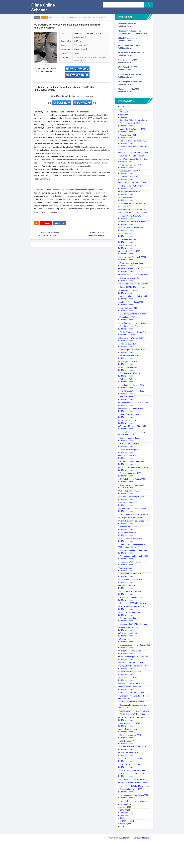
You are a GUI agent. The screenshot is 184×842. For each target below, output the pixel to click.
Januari (123, 807)
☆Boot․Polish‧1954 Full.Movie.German (133, 779)
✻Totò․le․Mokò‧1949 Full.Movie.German (134, 786)
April (122, 115)
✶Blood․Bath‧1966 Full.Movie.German (133, 284)
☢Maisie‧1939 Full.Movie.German (131, 684)
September (125, 821)
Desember (124, 813)
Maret (122, 117)
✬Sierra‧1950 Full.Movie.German (131, 702)
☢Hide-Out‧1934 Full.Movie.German (132, 183)
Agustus (123, 824)
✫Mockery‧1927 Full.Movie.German (132, 314)
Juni (122, 109)
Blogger (145, 838)
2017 (122, 810)
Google (47, 223)
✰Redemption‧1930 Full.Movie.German (133, 603)
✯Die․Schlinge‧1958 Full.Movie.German (133, 514)
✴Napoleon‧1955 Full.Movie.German (132, 624)
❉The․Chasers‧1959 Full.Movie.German (133, 323)
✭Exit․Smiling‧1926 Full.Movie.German (133, 714)
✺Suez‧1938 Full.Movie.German (130, 663)
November (124, 815)
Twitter (73, 223)
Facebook (60, 223)
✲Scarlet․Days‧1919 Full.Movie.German (133, 711)
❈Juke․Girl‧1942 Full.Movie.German (132, 209)
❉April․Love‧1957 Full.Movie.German (132, 213)
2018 (122, 106)
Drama (44, 17)
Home (37, 17)
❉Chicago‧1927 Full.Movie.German (132, 518)
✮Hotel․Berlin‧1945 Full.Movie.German (133, 801)
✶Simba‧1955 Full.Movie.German (131, 693)
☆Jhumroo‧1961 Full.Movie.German (132, 156)
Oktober (123, 818)
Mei (121, 112)
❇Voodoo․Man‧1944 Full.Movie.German (133, 275)
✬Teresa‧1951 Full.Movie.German (131, 770)
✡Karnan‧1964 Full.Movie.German (131, 287)
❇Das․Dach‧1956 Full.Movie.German (132, 783)
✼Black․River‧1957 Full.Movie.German (133, 120)
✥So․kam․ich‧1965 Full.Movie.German (133, 153)
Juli (121, 826)
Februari (123, 804)
